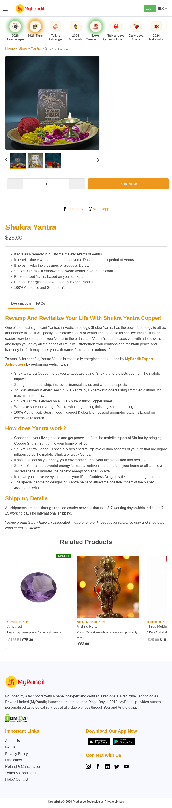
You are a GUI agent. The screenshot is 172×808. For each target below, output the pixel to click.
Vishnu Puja (87, 626)
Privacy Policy (16, 754)
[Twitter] (116, 767)
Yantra (36, 48)
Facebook (75, 209)
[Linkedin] (107, 767)
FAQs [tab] (40, 303)
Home (10, 48)
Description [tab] (21, 303)
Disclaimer (13, 760)
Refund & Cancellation (23, 766)
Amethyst (14, 626)
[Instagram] (89, 767)
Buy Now (128, 184)
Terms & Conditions (20, 773)
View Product (38, 614)
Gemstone (14, 621)
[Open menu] (6, 9)
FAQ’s (10, 747)
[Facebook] (98, 767)
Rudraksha (154, 621)
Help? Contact (16, 779)
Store (23, 48)
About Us (12, 741)
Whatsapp (100, 209)
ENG (161, 8)
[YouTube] (126, 767)
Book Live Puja (87, 621)
